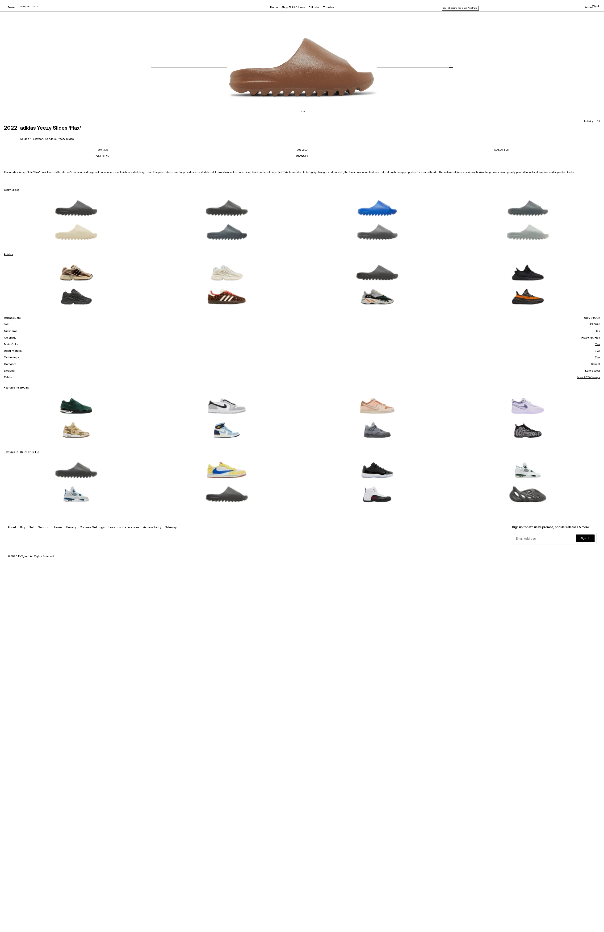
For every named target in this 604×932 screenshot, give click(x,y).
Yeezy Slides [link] (11, 190)
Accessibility (152, 527)
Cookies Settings (92, 527)
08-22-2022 (592, 318)
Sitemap (171, 527)
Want (595, 6)
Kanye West (592, 370)
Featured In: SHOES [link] (16, 387)
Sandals (50, 139)
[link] (76, 208)
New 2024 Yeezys (588, 377)
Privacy (71, 527)
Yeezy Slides (66, 139)
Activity (588, 121)
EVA (597, 351)
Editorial (314, 7)
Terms (58, 527)
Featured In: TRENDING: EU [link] (21, 452)
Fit (598, 121)
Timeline (328, 7)
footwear (37, 139)
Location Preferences (124, 527)
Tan (597, 344)
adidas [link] (8, 254)
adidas (24, 139)
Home (274, 7)
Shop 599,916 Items (293, 7)
